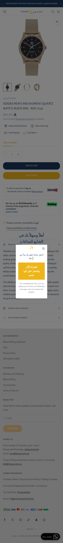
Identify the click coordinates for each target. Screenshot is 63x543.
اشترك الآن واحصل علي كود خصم (31, 270)
